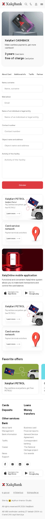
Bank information (9, 434)
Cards (5, 405)
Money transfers (29, 411)
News (4, 453)
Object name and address (12, 139)
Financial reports (31, 431)
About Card (6, 74)
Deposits (7, 409)
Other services (10, 418)
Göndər (22, 185)
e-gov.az (6, 492)
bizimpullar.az (33, 492)
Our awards (29, 453)
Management (8, 431)
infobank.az (18, 492)
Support (5, 457)
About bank (7, 427)
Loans (27, 405)
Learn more (11, 213)
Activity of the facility (11, 154)
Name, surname (8, 83)
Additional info (20, 74)
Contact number (8, 125)
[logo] (12, 4)
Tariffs (31, 74)
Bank (5, 423)
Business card (30, 427)
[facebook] (5, 464)
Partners (40, 74)
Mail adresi (6, 97)
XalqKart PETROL (15, 383)
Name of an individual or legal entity (16, 111)
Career (5, 447)
